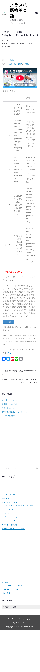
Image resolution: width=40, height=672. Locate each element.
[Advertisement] (20, 441)
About (18, 619)
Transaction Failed (10, 589)
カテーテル (13, 64)
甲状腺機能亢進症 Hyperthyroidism (16, 412)
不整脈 (20, 64)
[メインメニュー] (36, 13)
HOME (10, 619)
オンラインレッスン (9, 521)
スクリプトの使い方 (9, 525)
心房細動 (26, 64)
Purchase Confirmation (12, 585)
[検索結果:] (21, 468)
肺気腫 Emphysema (9, 400)
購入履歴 (6, 593)
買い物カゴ (6, 582)
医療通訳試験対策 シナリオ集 (13, 529)
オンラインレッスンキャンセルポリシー (18, 505)
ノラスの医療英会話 (19, 10)
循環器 (12, 60)
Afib (7, 64)
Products (5, 498)
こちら (8, 353)
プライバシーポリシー (12, 517)
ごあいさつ (7, 513)
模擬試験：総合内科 (9, 404)
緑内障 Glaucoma (9, 416)
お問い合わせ (8, 509)
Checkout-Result (8, 494)
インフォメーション (9, 502)
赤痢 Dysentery (8, 408)
